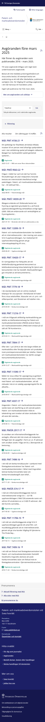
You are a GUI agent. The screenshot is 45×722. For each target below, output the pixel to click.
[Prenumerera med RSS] (41, 50)
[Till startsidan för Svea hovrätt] (6, 37)
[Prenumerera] (41, 133)
